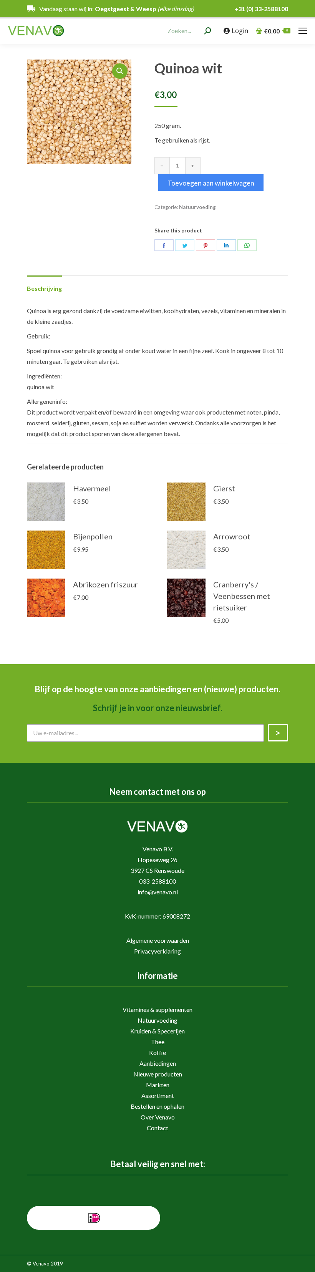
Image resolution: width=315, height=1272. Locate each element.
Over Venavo (158, 1117)
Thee (157, 1041)
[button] (120, 71)
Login (240, 31)
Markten (157, 1084)
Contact (157, 1127)
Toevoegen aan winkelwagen (210, 183)
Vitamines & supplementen (157, 1009)
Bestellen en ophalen (157, 1106)
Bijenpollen (93, 536)
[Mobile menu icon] (302, 30)
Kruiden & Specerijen (157, 1031)
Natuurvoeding (197, 207)
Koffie (157, 1052)
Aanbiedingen (157, 1063)
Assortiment (157, 1095)
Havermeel (92, 488)
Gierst (224, 488)
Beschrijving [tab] (44, 288)
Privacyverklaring (157, 951)
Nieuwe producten (157, 1074)
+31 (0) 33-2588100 (261, 8)
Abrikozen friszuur (105, 584)
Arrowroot (231, 536)
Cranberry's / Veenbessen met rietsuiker (241, 596)
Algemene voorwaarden (157, 940)
